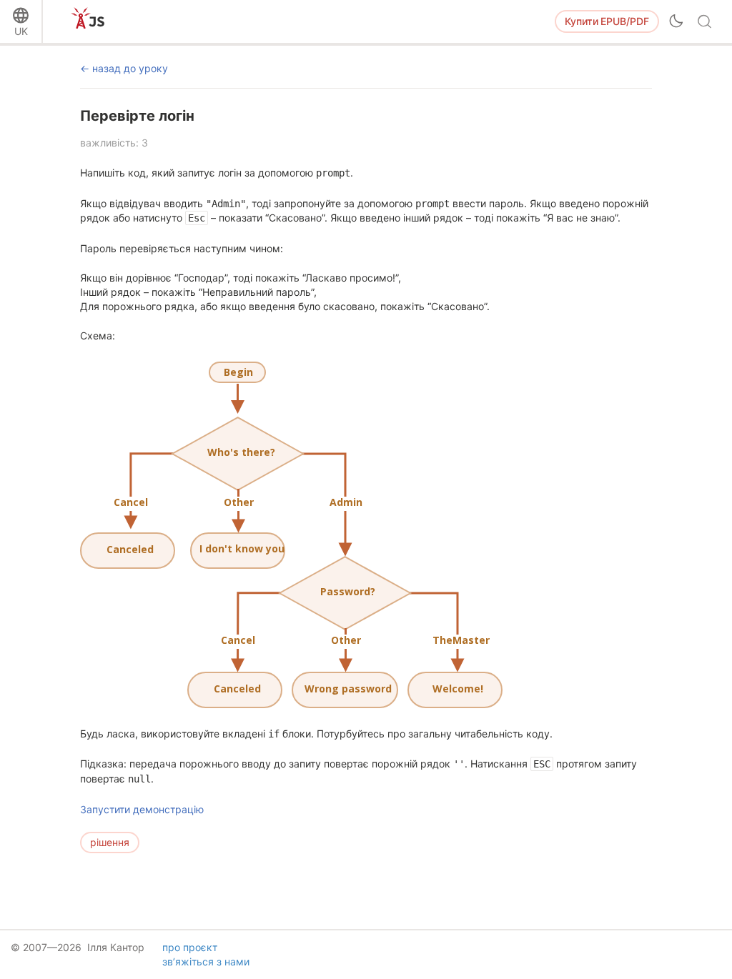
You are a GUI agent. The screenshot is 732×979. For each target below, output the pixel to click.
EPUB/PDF (607, 21)
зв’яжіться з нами (205, 961)
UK (21, 31)
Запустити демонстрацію (142, 809)
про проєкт (189, 947)
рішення (109, 842)
